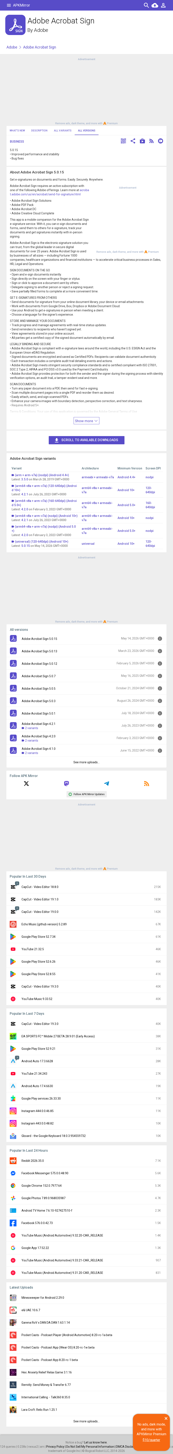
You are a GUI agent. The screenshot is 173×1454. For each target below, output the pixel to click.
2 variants (31, 728)
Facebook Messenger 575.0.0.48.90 (45, 1173)
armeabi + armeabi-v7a (98, 477)
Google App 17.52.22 (35, 1248)
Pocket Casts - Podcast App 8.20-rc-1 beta (50, 1360)
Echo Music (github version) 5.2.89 (44, 924)
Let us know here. (95, 1442)
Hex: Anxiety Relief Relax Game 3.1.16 (47, 1372)
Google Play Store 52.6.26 (38, 961)
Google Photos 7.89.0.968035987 (43, 1198)
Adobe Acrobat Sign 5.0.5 (38, 688)
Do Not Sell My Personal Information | (91, 1446)
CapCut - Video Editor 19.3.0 (40, 986)
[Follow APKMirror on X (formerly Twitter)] (26, 785)
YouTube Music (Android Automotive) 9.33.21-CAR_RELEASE (62, 1260)
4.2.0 (24, 509)
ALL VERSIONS (86, 130)
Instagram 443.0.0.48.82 (38, 1123)
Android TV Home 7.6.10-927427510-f (47, 1210)
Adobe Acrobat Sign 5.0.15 (39, 639)
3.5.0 (24, 479)
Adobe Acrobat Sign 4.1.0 (38, 748)
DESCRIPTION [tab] (39, 130)
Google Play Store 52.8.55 (38, 974)
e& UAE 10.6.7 (31, 1310)
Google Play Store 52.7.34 (38, 936)
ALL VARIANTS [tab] (63, 130)
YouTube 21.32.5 (33, 949)
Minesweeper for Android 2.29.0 (43, 1297)
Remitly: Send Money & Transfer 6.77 (46, 1384)
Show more (84, 421)
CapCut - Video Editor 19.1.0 (40, 899)
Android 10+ (126, 490)
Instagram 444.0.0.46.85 (38, 1111)
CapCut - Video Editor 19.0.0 (40, 911)
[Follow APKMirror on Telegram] (106, 785)
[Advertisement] (86, 90)
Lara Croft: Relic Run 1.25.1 (39, 1409)
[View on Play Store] (142, 141)
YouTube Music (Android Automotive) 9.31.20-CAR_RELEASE (62, 1272)
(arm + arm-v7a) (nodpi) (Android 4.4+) (42, 475)
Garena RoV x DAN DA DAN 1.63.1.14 (46, 1322)
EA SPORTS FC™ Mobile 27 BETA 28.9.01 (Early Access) (58, 1036)
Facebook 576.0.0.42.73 (37, 1223)
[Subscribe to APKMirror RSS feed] (146, 785)
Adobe (41, 30)
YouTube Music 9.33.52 (37, 999)
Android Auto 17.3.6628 (37, 1061)
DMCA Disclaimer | (128, 1446)
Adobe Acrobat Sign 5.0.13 (39, 651)
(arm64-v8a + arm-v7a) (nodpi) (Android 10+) (46, 516)
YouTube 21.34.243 (34, 1073)
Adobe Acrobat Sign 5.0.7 (38, 676)
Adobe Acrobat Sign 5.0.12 (39, 663)
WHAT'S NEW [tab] (17, 130)
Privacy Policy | (56, 1446)
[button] (123, 141)
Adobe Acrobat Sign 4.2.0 (38, 736)
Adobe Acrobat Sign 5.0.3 (38, 701)
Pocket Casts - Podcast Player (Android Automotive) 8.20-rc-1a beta (67, 1335)
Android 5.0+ (126, 505)
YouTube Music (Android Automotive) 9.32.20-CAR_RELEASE (62, 1235)
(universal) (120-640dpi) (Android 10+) (41, 541)
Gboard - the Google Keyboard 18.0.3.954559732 (54, 1136)
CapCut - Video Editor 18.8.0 (40, 887)
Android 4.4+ (126, 477)
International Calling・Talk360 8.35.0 (46, 1397)
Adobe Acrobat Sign (39, 47)
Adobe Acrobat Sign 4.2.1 (38, 724)
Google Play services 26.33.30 (41, 1098)
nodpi (150, 477)
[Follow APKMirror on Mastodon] (66, 785)
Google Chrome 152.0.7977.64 (42, 1185)
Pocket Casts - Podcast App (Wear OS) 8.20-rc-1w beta (58, 1347)
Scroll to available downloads (89, 440)
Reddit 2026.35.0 (33, 1160)
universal (88, 543)
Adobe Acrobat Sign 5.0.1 (38, 713)
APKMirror (21, 5)
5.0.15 (25, 545)
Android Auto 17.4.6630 (37, 1086)
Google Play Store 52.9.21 (38, 1048)
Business (17, 141)
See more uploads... (86, 762)
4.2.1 (24, 494)
